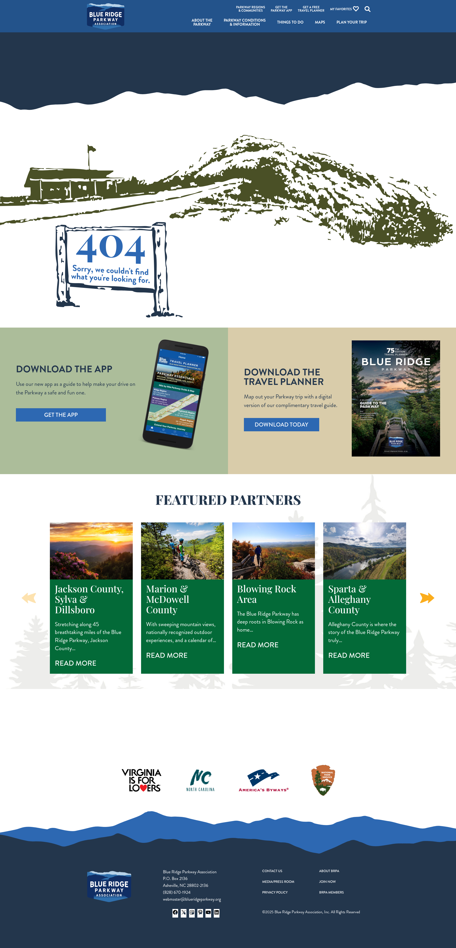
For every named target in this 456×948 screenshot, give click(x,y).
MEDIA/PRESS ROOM (278, 881)
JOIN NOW (327, 881)
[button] (427, 598)
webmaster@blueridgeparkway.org (192, 899)
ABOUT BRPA (329, 871)
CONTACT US (272, 871)
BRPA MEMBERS (331, 892)
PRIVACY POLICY (275, 892)
